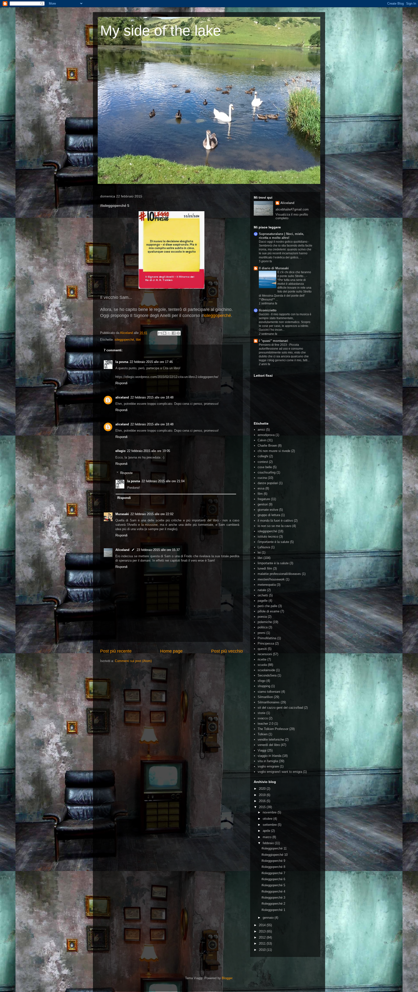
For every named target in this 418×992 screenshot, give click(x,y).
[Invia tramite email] (159, 333)
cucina (262, 478)
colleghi (263, 456)
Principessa (266, 643)
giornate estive (268, 509)
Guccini (264, 314)
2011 (263, 943)
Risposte (126, 473)
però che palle (267, 606)
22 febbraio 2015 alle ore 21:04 (163, 481)
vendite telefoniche (271, 739)
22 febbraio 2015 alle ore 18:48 (151, 397)
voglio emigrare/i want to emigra (280, 772)
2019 (263, 795)
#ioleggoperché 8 (273, 867)
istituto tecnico (268, 536)
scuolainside (266, 670)
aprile (267, 831)
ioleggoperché (217, 315)
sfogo (261, 681)
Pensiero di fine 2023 (273, 344)
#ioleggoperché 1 (273, 910)
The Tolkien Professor (273, 729)
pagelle (263, 600)
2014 (263, 925)
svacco (263, 718)
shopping (264, 686)
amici (261, 429)
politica (263, 627)
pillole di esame (268, 611)
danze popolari (268, 483)
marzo (267, 837)
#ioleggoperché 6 (273, 879)
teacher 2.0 (265, 723)
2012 (263, 937)
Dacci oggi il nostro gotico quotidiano (283, 241)
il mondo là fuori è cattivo (275, 520)
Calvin (262, 440)
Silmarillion (265, 697)
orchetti (263, 595)
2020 (263, 788)
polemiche (265, 622)
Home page (171, 651)
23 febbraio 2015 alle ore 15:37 (158, 550)
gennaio (269, 917)
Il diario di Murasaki (274, 268)
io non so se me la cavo (274, 526)
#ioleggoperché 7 (273, 873)
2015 (263, 807)
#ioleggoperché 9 (273, 861)
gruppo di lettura (269, 515)
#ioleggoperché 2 (273, 903)
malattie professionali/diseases (279, 574)
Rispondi (121, 383)
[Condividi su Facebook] (173, 333)
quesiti (262, 649)
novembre (270, 812)
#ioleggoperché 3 (273, 897)
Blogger (227, 978)
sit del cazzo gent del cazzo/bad (280, 707)
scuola (262, 665)
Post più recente (116, 651)
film (260, 494)
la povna (121, 362)
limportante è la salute (273, 563)
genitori (263, 504)
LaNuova (264, 547)
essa (261, 488)
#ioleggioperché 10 (274, 855)
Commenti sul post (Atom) (133, 661)
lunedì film (265, 568)
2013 (263, 931)
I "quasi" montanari (273, 341)
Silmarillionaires (269, 702)
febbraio (269, 843)
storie (261, 713)
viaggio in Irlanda (269, 756)
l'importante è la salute (273, 542)
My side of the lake (160, 31)
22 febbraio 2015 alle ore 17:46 (151, 362)
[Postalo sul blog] (164, 333)
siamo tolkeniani (269, 691)
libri (138, 339)
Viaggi (262, 750)
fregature (264, 499)
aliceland (122, 397)
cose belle (265, 467)
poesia (262, 616)
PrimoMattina (267, 638)
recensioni (265, 654)
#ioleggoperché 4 (273, 891)
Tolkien (263, 734)
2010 (263, 950)
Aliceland (127, 333)
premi (261, 633)
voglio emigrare (268, 766)
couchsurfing (267, 472)
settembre (270, 825)
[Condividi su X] (169, 333)
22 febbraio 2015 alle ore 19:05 (148, 451)
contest (263, 462)
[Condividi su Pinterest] (178, 333)
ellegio (120, 451)
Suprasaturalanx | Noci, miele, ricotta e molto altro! (281, 236)
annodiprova (266, 435)
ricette (262, 659)
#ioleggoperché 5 (273, 885)
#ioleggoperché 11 (274, 848)
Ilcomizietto (267, 310)
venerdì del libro (269, 745)
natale (262, 590)
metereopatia (267, 584)
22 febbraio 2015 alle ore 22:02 (151, 514)
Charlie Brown (267, 445)
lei (259, 552)
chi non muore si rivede (274, 451)
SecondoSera (267, 675)
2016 (263, 801)
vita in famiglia (268, 761)
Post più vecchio (227, 651)
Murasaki (122, 514)
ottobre (268, 818)
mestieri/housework (271, 579)
